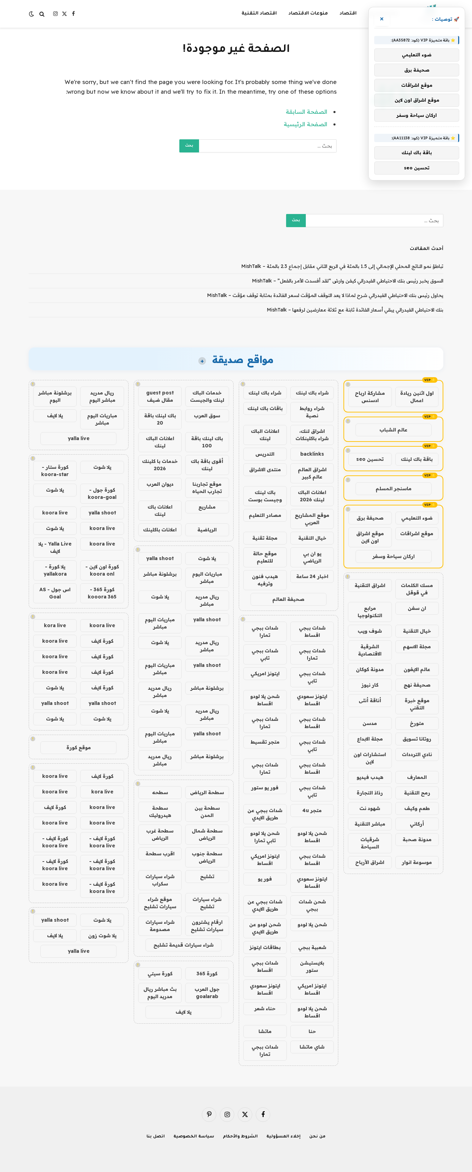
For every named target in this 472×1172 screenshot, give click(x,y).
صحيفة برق (370, 518)
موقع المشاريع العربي (312, 518)
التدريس (264, 454)
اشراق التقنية (370, 585)
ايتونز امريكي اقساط (265, 859)
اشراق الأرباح (369, 862)
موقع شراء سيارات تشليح (160, 903)
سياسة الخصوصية (193, 1137)
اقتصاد (348, 13)
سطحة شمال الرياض (207, 834)
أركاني (417, 824)
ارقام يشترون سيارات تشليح (207, 925)
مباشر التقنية (370, 824)
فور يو (265, 879)
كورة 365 (207, 973)
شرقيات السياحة (369, 843)
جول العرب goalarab (207, 992)
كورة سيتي (160, 973)
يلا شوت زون (102, 935)
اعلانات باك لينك (160, 510)
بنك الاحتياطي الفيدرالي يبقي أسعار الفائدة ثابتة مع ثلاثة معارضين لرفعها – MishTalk (355, 310)
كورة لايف (102, 641)
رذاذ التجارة (370, 793)
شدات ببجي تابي (265, 654)
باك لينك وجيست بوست (265, 496)
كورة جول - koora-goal (102, 493)
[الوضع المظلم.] (32, 14)
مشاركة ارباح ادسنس (370, 396)
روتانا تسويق (417, 739)
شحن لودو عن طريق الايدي (265, 928)
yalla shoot (160, 558)
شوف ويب (370, 631)
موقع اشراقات (416, 533)
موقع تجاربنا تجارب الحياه (207, 487)
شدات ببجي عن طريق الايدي (264, 814)
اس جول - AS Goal (54, 593)
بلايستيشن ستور (312, 966)
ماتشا (265, 1031)
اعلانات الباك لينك (265, 434)
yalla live (78, 438)
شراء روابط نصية (312, 412)
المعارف (417, 777)
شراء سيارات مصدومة (159, 925)
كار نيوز (369, 685)
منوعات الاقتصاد (308, 13)
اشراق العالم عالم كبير (312, 473)
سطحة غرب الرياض (159, 834)
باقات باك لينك (265, 408)
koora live (55, 513)
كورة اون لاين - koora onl (102, 570)
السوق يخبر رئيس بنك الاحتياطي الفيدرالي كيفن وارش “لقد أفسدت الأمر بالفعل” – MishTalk (347, 281)
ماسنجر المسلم (394, 488)
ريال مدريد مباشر (207, 600)
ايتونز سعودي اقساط (312, 700)
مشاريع (207, 507)
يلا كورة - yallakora (55, 570)
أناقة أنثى (370, 700)
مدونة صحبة (417, 839)
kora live (55, 625)
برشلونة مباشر (160, 574)
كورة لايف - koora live (102, 842)
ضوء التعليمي (417, 518)
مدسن (369, 723)
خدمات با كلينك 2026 (160, 465)
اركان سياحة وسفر (393, 556)
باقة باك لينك (417, 459)
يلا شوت (207, 558)
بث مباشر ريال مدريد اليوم (160, 992)
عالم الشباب (393, 430)
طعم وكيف (417, 808)
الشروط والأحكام (240, 1137)
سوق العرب (207, 415)
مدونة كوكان (370, 669)
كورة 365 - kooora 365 (102, 593)
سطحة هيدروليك (160, 811)
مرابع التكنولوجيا (370, 611)
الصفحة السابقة (306, 111)
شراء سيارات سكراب (159, 880)
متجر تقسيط (265, 742)
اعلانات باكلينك (160, 530)
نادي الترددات (417, 754)
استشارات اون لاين (369, 758)
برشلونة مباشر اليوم (55, 396)
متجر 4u (312, 810)
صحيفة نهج (417, 685)
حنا (312, 1031)
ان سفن (417, 608)
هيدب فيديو (370, 777)
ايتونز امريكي (265, 673)
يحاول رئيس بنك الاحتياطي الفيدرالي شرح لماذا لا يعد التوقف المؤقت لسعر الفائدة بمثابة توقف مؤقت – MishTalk (325, 295)
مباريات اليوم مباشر (207, 577)
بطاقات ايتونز (265, 947)
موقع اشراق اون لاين (370, 537)
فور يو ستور (265, 787)
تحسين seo (370, 459)
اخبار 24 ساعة (312, 576)
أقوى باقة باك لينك (207, 465)
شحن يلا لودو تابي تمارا (265, 837)
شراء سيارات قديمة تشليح (183, 945)
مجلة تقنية (264, 538)
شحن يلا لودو (312, 924)
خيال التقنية (417, 631)
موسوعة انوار (417, 862)
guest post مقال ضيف (160, 396)
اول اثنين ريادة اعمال (417, 396)
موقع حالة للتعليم (265, 557)
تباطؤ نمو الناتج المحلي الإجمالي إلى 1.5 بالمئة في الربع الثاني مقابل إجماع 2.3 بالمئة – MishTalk (342, 266)
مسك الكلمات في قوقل (417, 589)
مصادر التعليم (265, 515)
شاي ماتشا (312, 1047)
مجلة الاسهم (417, 646)
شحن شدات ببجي (312, 905)
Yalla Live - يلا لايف (55, 547)
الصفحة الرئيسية (305, 124)
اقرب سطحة (159, 853)
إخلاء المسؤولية (283, 1137)
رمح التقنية (417, 793)
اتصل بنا (156, 1137)
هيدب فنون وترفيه (265, 580)
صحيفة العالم (288, 599)
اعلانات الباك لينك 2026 (312, 496)
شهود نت (369, 808)
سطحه (160, 792)
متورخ (417, 723)
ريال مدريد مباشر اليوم (102, 396)
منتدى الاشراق (265, 469)
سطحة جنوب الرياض (207, 857)
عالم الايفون (417, 669)
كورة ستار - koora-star (55, 470)
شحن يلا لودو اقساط (265, 700)
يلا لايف (183, 1012)
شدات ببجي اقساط (312, 631)
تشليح (207, 876)
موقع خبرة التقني (417, 704)
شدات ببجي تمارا (265, 631)
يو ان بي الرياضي (312, 557)
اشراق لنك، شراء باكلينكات (312, 434)
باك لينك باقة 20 (160, 419)
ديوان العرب (160, 484)
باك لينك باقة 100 (207, 442)
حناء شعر (264, 1008)
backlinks (312, 454)
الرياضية (207, 530)
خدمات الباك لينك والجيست (207, 396)
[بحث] (42, 14)
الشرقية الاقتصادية (369, 650)
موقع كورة (78, 747)
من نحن (317, 1137)
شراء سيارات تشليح (206, 903)
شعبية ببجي (312, 947)
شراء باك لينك (312, 393)
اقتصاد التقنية (259, 13)
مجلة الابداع (370, 739)
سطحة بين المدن (207, 811)
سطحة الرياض (207, 792)
